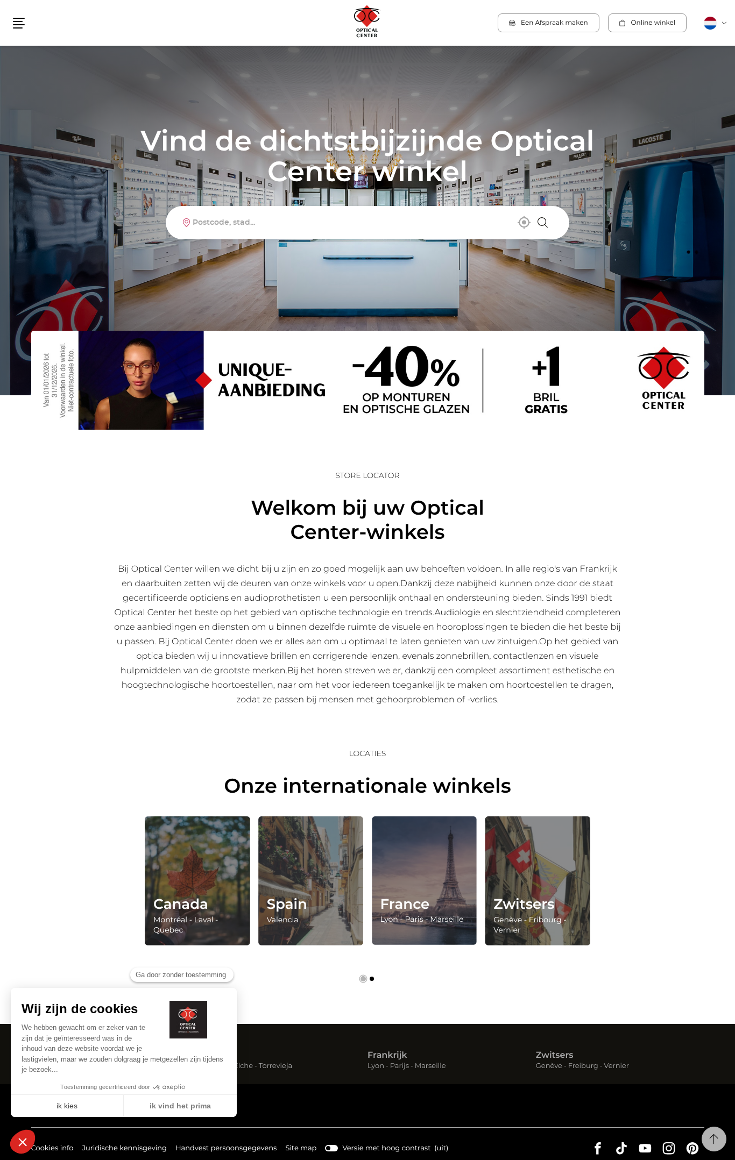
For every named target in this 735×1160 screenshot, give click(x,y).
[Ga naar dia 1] (363, 978)
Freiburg (583, 1066)
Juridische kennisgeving (124, 1149)
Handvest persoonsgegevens (226, 1149)
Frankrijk (387, 1055)
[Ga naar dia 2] (372, 979)
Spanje (214, 1055)
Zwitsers (555, 1055)
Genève (549, 1066)
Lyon (375, 1066)
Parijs (399, 1066)
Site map (300, 1148)
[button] (19, 23)
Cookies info (52, 1149)
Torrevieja (275, 1066)
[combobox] (367, 222)
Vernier (616, 1066)
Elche (243, 1066)
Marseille (430, 1066)
